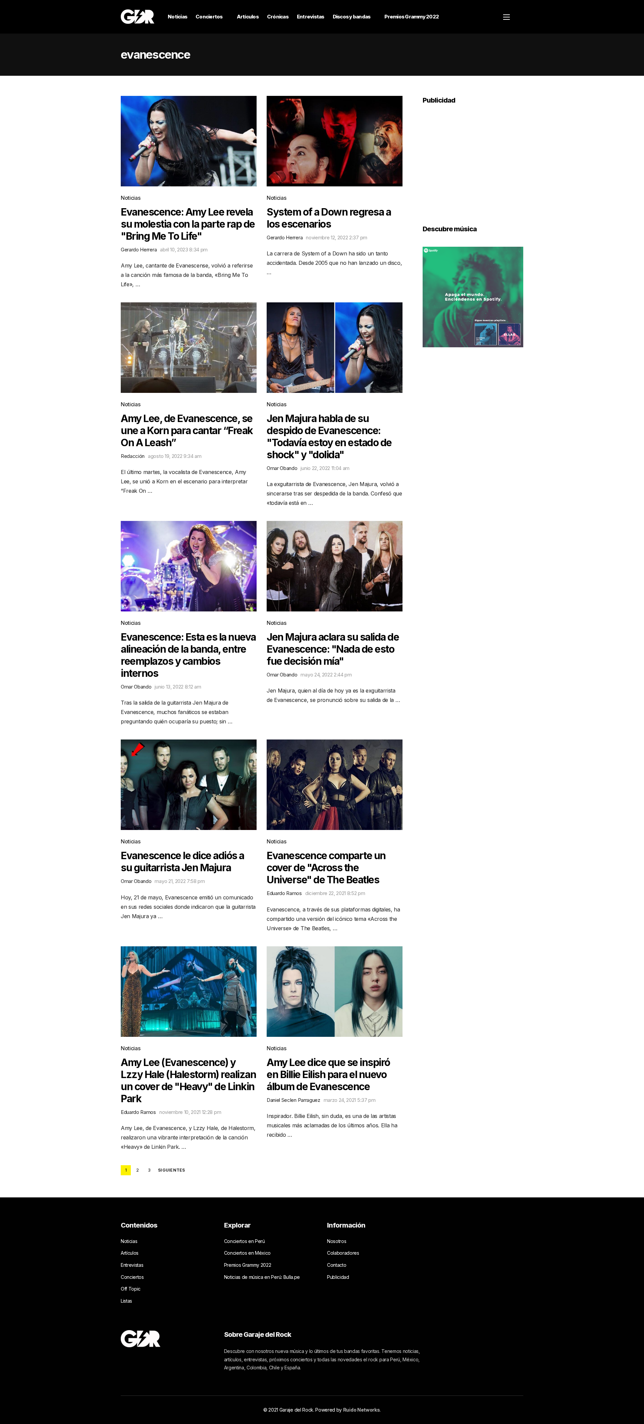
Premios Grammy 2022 (411, 16)
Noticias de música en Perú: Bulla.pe (262, 1277)
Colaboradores (343, 1253)
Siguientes (171, 1170)
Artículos (248, 16)
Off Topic (131, 1289)
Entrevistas (310, 16)
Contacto (336, 1265)
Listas (126, 1301)
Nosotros (336, 1241)
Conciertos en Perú (244, 1241)
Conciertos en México (247, 1253)
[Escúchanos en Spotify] (473, 296)
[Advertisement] (473, 160)
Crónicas (277, 16)
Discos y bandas (352, 16)
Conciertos (209, 16)
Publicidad (338, 1277)
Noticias (177, 16)
